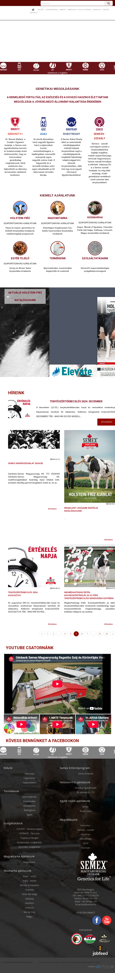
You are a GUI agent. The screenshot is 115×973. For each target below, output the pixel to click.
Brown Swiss (86, 811)
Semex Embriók (85, 773)
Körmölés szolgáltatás (29, 846)
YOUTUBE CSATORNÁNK (29, 647)
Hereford (29, 903)
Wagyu (29, 916)
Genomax (85, 834)
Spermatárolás (29, 796)
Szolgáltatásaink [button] (84, 10)
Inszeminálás (29, 801)
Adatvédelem (29, 782)
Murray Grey (29, 912)
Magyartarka (29, 862)
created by (92, 966)
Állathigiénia (29, 810)
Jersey (85, 806)
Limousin (29, 907)
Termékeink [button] (71, 10)
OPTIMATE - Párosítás (29, 833)
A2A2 (85, 843)
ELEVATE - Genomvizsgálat (29, 829)
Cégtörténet (29, 778)
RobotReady (85, 838)
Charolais (29, 889)
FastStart (85, 847)
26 (106, 633)
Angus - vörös (29, 876)
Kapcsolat (34, 13)
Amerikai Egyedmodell (85, 787)
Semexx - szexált (85, 829)
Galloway (29, 898)
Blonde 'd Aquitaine (29, 885)
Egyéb (29, 814)
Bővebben (52, 509)
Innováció (97, 10)
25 (100, 633)
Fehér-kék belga (29, 894)
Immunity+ (86, 825)
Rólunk (41, 10)
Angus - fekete (29, 880)
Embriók (62, 10)
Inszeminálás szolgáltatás (29, 842)
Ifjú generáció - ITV (85, 792)
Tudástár (105, 10)
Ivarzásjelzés (29, 805)
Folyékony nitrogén (29, 838)
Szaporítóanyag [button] (52, 10)
